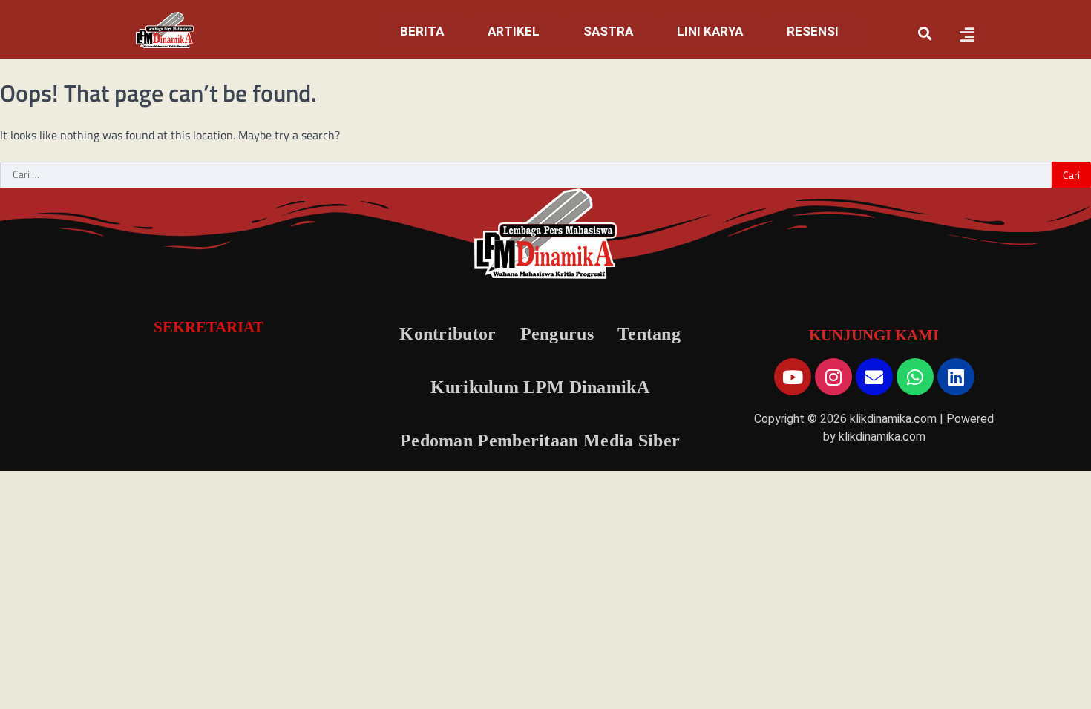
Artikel (514, 31)
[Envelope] (874, 376)
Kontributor (447, 333)
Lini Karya (710, 31)
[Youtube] (792, 376)
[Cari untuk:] (526, 175)
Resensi (813, 31)
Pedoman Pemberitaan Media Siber (540, 440)
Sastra (608, 31)
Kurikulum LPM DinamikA (539, 387)
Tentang (649, 333)
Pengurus (557, 333)
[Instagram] (833, 376)
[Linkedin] (955, 376)
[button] (426, 31)
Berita (422, 31)
